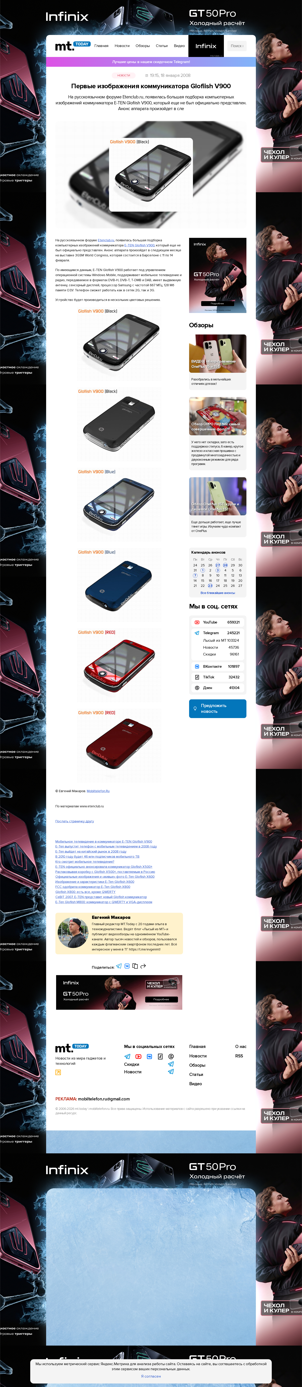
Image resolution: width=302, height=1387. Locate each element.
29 (233, 565)
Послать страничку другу (74, 821)
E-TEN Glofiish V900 (139, 245)
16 (210, 581)
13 (240, 575)
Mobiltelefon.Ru (98, 791)
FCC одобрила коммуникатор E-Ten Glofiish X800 (92, 887)
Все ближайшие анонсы (218, 593)
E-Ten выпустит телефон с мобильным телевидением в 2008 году (106, 846)
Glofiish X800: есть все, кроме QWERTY (85, 892)
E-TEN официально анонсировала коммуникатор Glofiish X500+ (103, 867)
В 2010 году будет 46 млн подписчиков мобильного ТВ (97, 857)
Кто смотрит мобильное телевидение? (84, 862)
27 (218, 565)
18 (225, 581)
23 (210, 586)
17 (217, 581)
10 (217, 575)
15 (202, 581)
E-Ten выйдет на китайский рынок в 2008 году (90, 851)
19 (232, 581)
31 (195, 570)
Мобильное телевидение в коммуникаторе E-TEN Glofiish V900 (103, 842)
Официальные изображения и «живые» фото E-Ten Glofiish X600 (104, 877)
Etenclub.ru (106, 240)
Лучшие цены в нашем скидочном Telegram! (151, 61)
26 (210, 565)
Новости (123, 75)
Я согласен (151, 1376)
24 (195, 565)
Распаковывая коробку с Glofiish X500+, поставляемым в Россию (105, 872)
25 (203, 565)
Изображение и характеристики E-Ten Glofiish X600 (94, 882)
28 (225, 565)
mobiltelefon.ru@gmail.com (104, 1099)
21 (195, 586)
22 (203, 586)
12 (232, 575)
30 (240, 565)
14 (195, 581)
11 (225, 575)
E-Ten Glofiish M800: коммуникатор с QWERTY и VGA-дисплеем (103, 902)
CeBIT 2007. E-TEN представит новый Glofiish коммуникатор (101, 897)
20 (240, 581)
